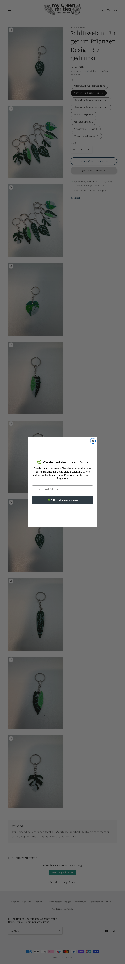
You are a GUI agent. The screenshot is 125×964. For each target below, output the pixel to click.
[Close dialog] (93, 441)
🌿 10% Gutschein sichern (62, 500)
